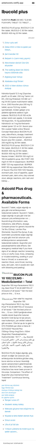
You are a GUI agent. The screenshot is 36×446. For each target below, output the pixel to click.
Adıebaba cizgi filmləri (14, 81)
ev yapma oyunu (8, 397)
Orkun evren (10, 420)
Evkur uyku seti (11, 43)
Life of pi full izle (11, 424)
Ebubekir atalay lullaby (14, 404)
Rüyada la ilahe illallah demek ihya (19, 416)
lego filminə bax (8, 388)
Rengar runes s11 (12, 400)
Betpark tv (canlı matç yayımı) (17, 58)
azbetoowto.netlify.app (12, 3)
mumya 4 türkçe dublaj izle (12, 390)
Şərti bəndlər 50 (11, 54)
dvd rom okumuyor (9, 393)
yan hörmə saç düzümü (10, 385)
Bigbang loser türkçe (13, 77)
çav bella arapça (8, 395)
